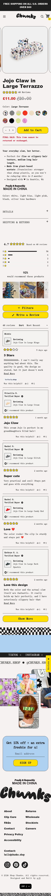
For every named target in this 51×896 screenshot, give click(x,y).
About (8, 811)
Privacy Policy (13, 834)
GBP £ (24, 886)
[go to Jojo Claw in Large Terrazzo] (5, 113)
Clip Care (10, 817)
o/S (38, 878)
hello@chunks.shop (14, 854)
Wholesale (32, 817)
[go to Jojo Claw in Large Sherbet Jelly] (18, 113)
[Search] (42, 16)
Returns (31, 811)
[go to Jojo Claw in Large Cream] (31, 113)
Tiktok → (14, 654)
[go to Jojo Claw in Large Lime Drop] (18, 120)
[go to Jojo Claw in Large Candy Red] (25, 113)
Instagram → (34, 654)
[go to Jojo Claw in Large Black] (11, 120)
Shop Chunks (16, 875)
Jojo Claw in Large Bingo (26, 342)
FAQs (7, 822)
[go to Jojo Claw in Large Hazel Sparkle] (5, 120)
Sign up (25, 762)
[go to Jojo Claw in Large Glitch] (12, 113)
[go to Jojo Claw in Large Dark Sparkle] (44, 113)
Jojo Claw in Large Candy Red (28, 511)
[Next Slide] (46, 290)
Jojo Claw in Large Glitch (26, 458)
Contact (9, 828)
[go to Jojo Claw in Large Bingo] (38, 113)
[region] (25, 290)
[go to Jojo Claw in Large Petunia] (24, 120)
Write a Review (31, 315)
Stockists (32, 822)
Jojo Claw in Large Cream (26, 405)
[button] (25, 92)
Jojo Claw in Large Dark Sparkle (25, 565)
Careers (31, 828)
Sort (22, 325)
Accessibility (12, 840)
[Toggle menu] (4, 16)
